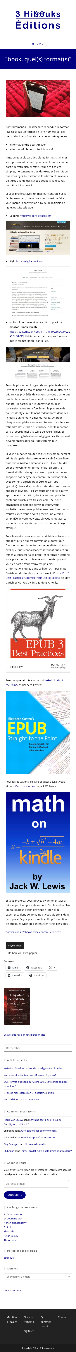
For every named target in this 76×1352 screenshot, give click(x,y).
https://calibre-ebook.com (35, 215)
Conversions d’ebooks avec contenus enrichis (33, 932)
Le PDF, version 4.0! (25, 953)
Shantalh (9, 1231)
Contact (62, 1317)
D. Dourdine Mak (13, 1218)
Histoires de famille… (36, 1144)
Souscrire (15, 1194)
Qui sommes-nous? (46, 1321)
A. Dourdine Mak (13, 1214)
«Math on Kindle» (24, 786)
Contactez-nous (12, 1290)
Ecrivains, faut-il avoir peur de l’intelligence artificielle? (33, 1068)
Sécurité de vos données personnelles (24, 1034)
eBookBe (9, 1257)
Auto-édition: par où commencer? (22, 1099)
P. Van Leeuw (11, 1235)
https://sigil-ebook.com (30, 261)
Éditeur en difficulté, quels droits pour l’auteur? (46, 1151)
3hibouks (9, 1151)
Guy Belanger (11, 1144)
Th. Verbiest (10, 1240)
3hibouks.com (47, 1348)
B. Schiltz (8, 1227)
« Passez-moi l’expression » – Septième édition (29, 1092)
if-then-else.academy (15, 1222)
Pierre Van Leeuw (13, 1119)
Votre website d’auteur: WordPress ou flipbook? (30, 1075)
